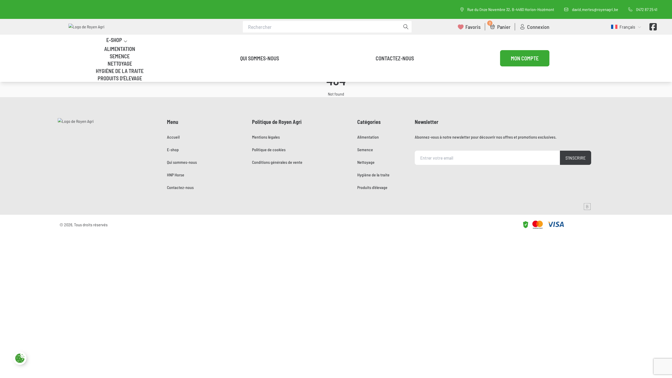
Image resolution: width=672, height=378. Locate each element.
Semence (120, 56)
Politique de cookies (269, 149)
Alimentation (119, 49)
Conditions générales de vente (277, 162)
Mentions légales (266, 136)
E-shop (114, 40)
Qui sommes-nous (259, 58)
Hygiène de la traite (120, 71)
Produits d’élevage (120, 78)
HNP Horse (175, 174)
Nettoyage (120, 63)
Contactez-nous (395, 58)
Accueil (173, 136)
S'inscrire (575, 158)
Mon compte (525, 58)
